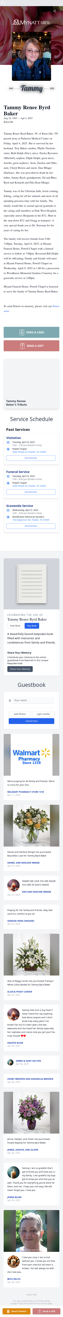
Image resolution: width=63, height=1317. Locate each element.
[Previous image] (7, 1231)
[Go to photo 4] (28, 1250)
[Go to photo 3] (27, 1250)
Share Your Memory (20, 669)
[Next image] (56, 1231)
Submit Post (31, 721)
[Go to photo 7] (34, 1250)
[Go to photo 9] (38, 1250)
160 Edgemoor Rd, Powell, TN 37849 (30, 519)
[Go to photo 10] (39, 1250)
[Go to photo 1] (23, 1250)
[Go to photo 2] (25, 1250)
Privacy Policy (23, 1303)
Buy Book (32, 625)
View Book (15, 625)
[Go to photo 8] (36, 1250)
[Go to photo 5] (30, 1250)
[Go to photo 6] (32, 1250)
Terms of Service (40, 1303)
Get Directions (31, 458)
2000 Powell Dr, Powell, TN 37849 (29, 451)
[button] (31, 755)
